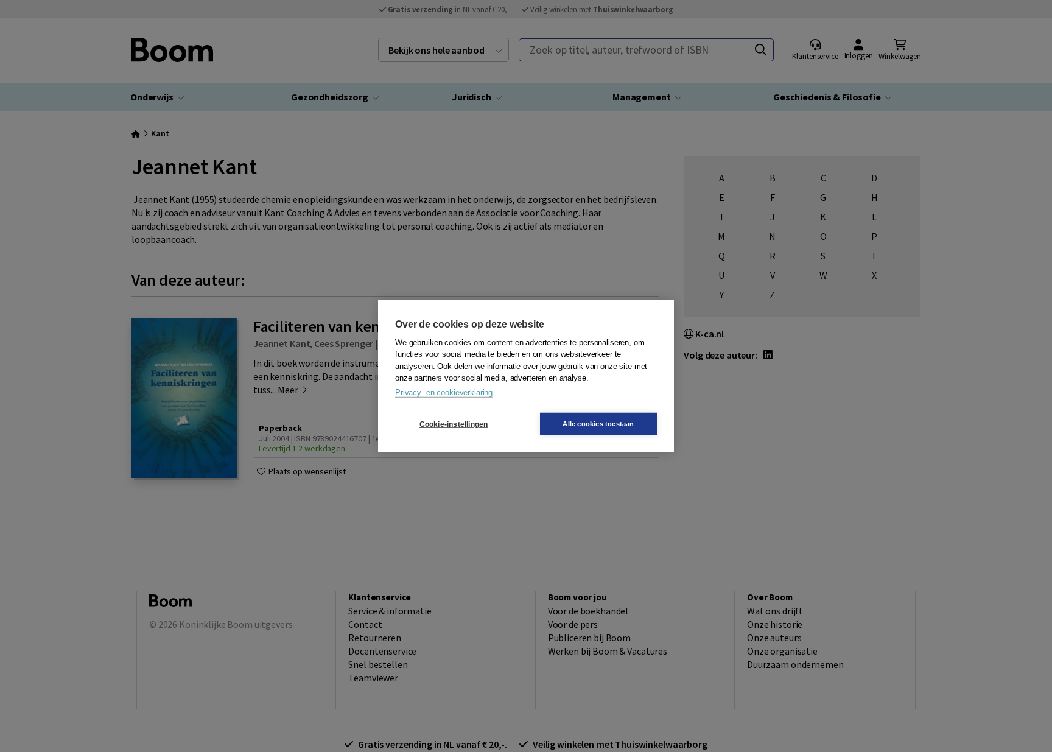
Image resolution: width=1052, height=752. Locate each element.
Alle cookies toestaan (598, 423)
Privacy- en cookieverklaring (444, 391)
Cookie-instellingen (453, 424)
